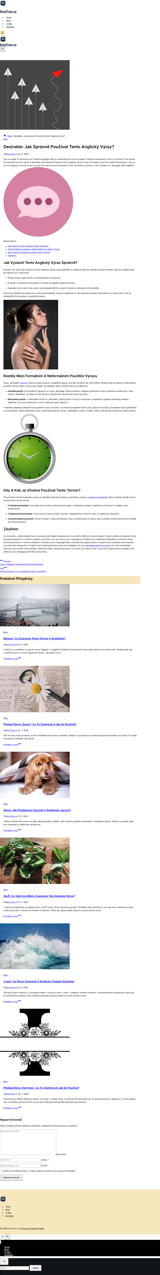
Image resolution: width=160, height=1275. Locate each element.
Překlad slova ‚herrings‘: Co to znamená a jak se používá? (41, 1087)
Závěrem (12, 255)
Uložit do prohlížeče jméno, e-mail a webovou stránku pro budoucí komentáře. (39, 1171)
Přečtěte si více (12, 659)
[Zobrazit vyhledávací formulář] (2, 33)
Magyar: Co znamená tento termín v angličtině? (34, 638)
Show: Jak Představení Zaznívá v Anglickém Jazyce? (37, 810)
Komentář (61, 1154)
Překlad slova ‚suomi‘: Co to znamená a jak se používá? (39, 724)
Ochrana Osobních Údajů (32, 1228)
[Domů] (4, 136)
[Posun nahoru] (2, 1237)
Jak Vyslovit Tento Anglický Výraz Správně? (28, 246)
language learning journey (98, 545)
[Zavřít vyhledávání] (4, 1261)
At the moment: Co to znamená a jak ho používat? (23, 570)
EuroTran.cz (11, 154)
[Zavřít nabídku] (0, 1242)
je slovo (23, 383)
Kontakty (10, 27)
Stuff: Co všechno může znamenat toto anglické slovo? (39, 896)
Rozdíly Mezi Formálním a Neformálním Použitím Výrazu (34, 249)
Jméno (45, 1160)
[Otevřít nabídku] (2, 48)
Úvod (8, 17)
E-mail (44, 1165)
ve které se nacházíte (97, 497)
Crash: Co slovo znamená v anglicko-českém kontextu (38, 981)
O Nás (9, 24)
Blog (8, 20)
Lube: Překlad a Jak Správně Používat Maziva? (21, 562)
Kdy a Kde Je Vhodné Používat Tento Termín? (29, 252)
